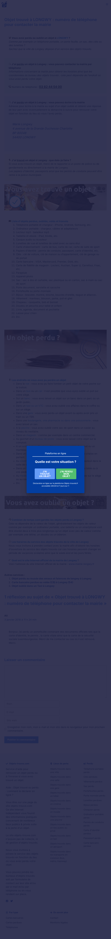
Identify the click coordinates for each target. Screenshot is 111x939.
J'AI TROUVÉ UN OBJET (45, 474)
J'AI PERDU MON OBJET (66, 474)
